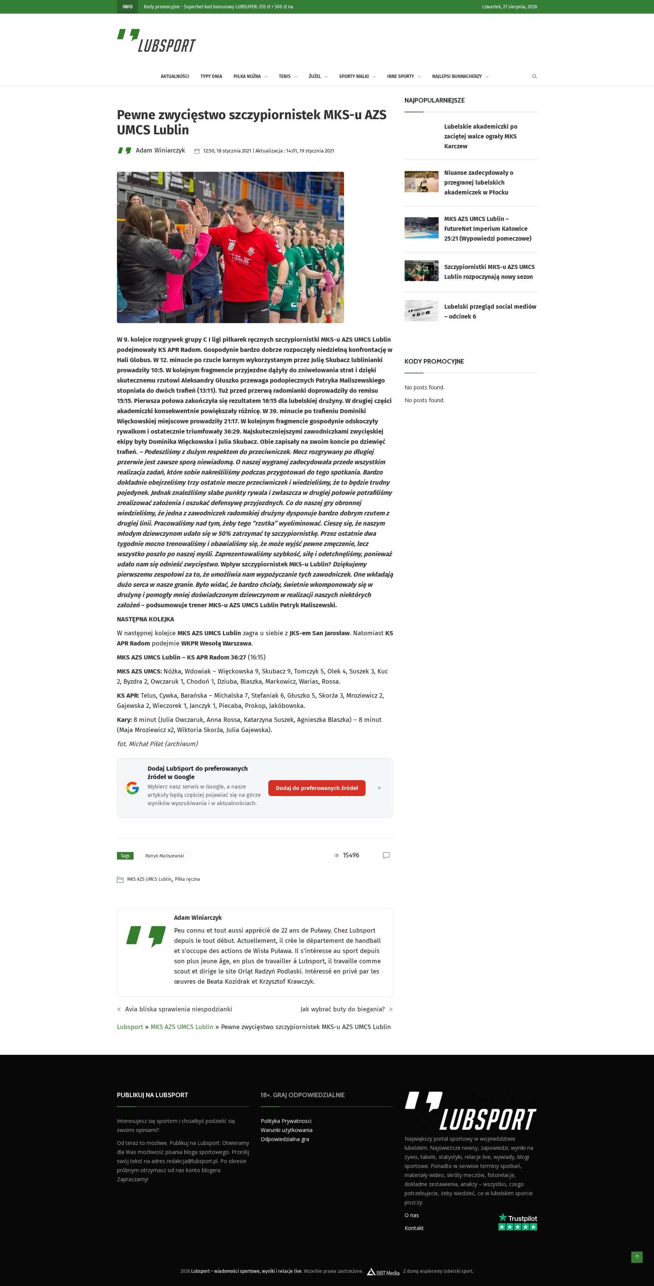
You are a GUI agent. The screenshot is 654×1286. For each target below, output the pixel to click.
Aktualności (175, 76)
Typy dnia (211, 76)
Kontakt (414, 1228)
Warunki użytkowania (287, 1130)
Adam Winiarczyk (198, 917)
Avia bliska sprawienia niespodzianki (177, 1009)
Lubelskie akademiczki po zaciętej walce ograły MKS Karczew (480, 136)
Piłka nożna (247, 76)
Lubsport (130, 1027)
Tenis (285, 76)
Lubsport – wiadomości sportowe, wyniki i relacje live (246, 1271)
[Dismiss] (379, 788)
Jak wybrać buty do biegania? (344, 1009)
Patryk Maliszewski (165, 855)
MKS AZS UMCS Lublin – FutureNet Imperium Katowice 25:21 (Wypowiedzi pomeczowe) (487, 228)
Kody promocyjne (162, 6)
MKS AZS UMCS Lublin (149, 879)
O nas (412, 1215)
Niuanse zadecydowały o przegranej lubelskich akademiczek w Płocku (478, 182)
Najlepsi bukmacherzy (457, 76)
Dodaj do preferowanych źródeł (317, 788)
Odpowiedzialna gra (285, 1139)
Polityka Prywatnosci (286, 1120)
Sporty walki (354, 76)
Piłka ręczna (187, 879)
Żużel (315, 76)
